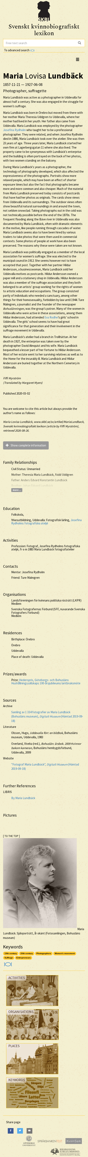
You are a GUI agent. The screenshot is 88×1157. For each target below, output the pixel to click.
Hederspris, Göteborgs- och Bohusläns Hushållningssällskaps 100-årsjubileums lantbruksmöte (45, 681)
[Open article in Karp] (7, 963)
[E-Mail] (29, 1131)
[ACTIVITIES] (32, 1007)
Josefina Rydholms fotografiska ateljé (46, 521)
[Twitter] (20, 1131)
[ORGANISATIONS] (32, 1041)
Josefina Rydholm (14, 130)
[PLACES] (32, 1075)
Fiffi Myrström (12, 378)
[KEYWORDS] (32, 1109)
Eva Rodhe (51, 317)
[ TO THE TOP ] (11, 836)
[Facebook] (11, 1131)
